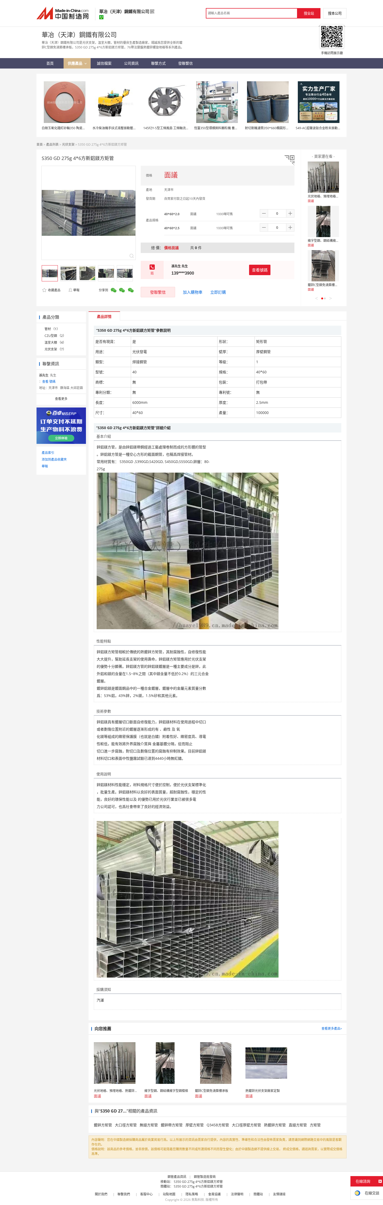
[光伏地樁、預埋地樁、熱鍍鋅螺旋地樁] (323, 177)
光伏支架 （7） (55, 349)
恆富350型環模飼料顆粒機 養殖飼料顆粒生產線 (227, 128)
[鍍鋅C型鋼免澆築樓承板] (323, 265)
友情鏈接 (279, 1194)
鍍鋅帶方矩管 (172, 1124)
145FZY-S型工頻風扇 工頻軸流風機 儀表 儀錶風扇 (177, 128)
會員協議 (214, 1194)
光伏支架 (68, 144)
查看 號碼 (48, 381)
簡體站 (258, 1194)
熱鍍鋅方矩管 (275, 1124)
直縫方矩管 (298, 1124)
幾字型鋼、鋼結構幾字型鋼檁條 (329, 240)
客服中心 (146, 1194)
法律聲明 (237, 1194)
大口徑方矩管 (126, 1124)
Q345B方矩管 (218, 1124)
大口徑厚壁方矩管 (246, 1124)
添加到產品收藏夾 (54, 459)
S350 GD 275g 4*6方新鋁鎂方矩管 (198, 1181)
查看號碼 (260, 270)
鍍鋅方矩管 (103, 1124)
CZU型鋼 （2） (55, 335)
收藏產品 (53, 290)
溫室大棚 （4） (55, 342)
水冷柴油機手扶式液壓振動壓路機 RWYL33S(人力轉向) (130, 128)
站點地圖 (169, 1194)
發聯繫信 (158, 292)
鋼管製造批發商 (205, 1177)
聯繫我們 (124, 1194)
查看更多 (61, 399)
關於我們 (101, 1194)
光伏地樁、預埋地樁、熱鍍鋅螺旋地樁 (334, 196)
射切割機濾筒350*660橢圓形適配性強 (271, 128)
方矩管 (315, 1124)
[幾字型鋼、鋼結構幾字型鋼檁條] (323, 221)
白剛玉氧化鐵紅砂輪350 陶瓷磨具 (65, 128)
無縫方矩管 (149, 1124)
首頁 (39, 144)
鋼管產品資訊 (177, 1177)
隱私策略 (192, 1194)
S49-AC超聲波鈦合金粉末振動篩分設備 (323, 128)
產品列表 (52, 144)
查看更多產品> (332, 1028)
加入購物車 (192, 292)
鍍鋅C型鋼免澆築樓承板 (324, 285)
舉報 (76, 290)
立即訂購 (218, 292)
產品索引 (48, 452)
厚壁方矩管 (195, 1124)
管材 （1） (52, 329)
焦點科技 (197, 1199)
